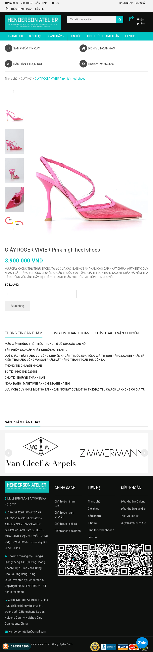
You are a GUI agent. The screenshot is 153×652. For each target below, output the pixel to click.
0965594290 (20, 646)
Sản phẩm (41, 3)
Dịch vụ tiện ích (130, 515)
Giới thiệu (26, 3)
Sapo (69, 644)
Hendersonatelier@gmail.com (27, 631)
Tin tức (54, 3)
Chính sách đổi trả (66, 523)
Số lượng (12, 284)
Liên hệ (39, 9)
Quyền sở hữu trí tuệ (133, 523)
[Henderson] (27, 486)
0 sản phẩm (141, 21)
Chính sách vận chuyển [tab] (117, 333)
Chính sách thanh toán (65, 503)
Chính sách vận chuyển (64, 514)
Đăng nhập (125, 3)
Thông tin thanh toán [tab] (68, 333)
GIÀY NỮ (26, 78)
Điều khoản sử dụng (133, 501)
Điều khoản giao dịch (133, 508)
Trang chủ (11, 3)
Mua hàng (17, 306)
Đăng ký (140, 3)
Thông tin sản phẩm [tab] (23, 333)
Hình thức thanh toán (18, 9)
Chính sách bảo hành (68, 530)
